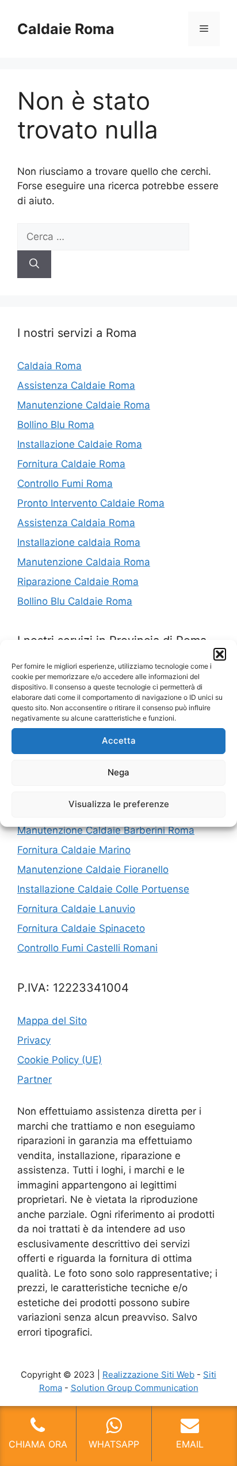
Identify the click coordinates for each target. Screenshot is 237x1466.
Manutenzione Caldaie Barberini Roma (105, 830)
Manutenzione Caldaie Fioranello (93, 869)
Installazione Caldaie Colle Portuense (103, 889)
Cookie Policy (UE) (59, 1060)
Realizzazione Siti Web (148, 1374)
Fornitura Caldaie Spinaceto (81, 928)
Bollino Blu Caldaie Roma (74, 601)
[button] (219, 654)
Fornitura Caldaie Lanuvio (76, 908)
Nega (118, 772)
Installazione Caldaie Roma (79, 444)
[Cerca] (34, 264)
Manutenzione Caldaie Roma (83, 405)
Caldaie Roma (65, 29)
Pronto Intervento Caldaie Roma (91, 503)
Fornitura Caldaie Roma (71, 464)
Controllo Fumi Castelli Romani (87, 948)
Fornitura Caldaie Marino (74, 850)
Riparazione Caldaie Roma (78, 581)
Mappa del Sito (52, 1020)
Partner (34, 1079)
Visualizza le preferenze (118, 803)
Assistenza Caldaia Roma (76, 522)
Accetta (119, 740)
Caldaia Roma (49, 366)
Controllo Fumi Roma (65, 483)
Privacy (34, 1040)
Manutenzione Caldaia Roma (83, 562)
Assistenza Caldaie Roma (76, 385)
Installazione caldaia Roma (78, 542)
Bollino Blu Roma (55, 424)
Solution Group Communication (134, 1387)
